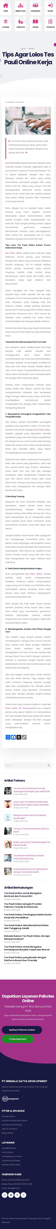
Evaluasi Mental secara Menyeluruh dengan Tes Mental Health (30, 870)
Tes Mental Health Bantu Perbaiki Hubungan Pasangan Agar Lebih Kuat (31, 790)
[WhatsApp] (23, 1195)
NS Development (27, 708)
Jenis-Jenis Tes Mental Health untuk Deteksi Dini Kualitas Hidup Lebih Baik (31, 803)
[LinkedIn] (11, 1195)
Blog (24, 49)
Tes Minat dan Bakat (11, 1160)
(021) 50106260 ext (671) (18, 1180)
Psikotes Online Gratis (11, 1165)
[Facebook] (17, 1195)
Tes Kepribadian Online (12, 1156)
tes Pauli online (42, 429)
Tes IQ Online (7, 1152)
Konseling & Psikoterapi (12, 1125)
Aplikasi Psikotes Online (22, 1029)
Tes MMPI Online (9, 1148)
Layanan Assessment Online (14, 1120)
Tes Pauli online (12, 163)
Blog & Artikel (7, 1133)
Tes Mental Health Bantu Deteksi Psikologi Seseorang (28, 857)
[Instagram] (4, 1195)
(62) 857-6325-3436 (23, 1184)
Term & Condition (9, 1129)
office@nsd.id (14, 1188)
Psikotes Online (8, 1116)
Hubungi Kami (18, 1039)
